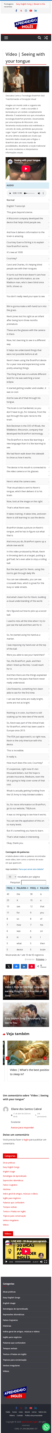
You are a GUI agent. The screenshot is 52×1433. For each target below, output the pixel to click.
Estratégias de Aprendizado (15, 1176)
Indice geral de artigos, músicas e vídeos (20, 1193)
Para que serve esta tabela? (31, 869)
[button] (46, 1427)
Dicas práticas (9, 1162)
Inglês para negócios (12, 1198)
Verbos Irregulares (11, 1220)
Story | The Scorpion (25, 4)
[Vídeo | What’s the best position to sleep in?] (26, 1042)
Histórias (7, 1189)
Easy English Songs (11, 1167)
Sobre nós (42, 1412)
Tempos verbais (10, 1207)
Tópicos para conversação (14, 1216)
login (26, 1139)
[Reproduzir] (6, 1261)
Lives (21, 1412)
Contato (20, 1415)
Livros (34, 1412)
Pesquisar (15, 882)
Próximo (40, 959)
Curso (14, 1412)
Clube (8, 1412)
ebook (27, 1412)
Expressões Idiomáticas (13, 1180)
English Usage (9, 1171)
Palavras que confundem (13, 1202)
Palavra (21, 888)
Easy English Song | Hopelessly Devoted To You (26, 1018)
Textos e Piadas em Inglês (14, 1211)
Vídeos (6, 1224)
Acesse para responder (22, 1127)
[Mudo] (41, 1261)
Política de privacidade (33, 1415)
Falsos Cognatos (10, 1185)
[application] (26, 1251)
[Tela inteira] (45, 1261)
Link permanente (42, 1115)
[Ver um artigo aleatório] (46, 38)
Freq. (10, 888)
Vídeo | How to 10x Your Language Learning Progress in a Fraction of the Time (26, 989)
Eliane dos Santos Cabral (26, 1109)
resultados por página (28, 876)
